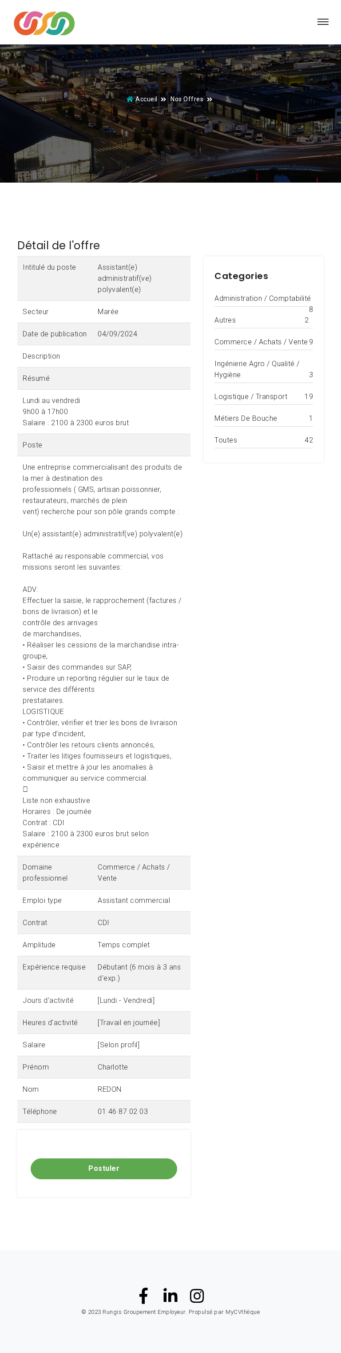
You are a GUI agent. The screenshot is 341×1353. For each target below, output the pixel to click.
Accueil (146, 99)
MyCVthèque (243, 1312)
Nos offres (186, 99)
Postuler (103, 1168)
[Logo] (44, 24)
